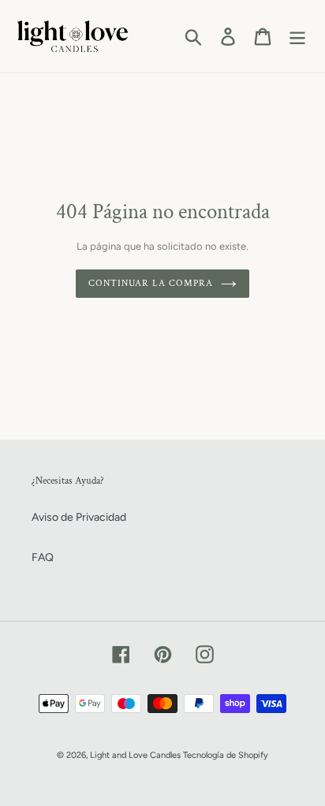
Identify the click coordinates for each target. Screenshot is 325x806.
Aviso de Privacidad (79, 517)
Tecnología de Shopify (225, 755)
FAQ (43, 557)
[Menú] (297, 37)
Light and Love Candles (135, 755)
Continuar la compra (150, 283)
